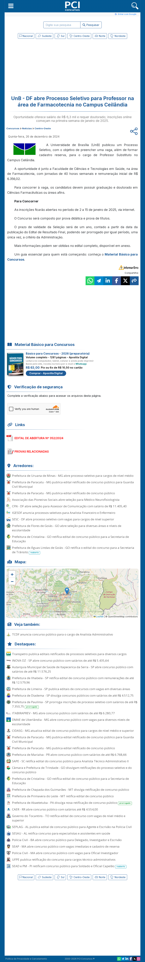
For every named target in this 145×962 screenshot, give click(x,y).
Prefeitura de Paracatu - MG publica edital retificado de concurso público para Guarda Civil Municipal (73, 484)
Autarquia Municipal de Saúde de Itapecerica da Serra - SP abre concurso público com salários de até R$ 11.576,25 (72, 669)
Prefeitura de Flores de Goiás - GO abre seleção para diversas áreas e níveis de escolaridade (66, 528)
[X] (135, 959)
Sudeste (46, 35)
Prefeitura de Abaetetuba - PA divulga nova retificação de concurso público (71, 803)
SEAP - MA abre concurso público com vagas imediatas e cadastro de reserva (66, 846)
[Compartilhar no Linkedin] (107, 280)
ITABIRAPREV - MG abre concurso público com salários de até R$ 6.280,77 (63, 713)
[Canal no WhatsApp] (119, 959)
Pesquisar (92, 25)
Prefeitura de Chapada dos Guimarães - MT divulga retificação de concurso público (70, 790)
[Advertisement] (43, 66)
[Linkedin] (127, 959)
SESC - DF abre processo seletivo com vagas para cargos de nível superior (63, 519)
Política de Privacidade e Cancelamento (26, 958)
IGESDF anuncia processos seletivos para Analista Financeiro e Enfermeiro (63, 513)
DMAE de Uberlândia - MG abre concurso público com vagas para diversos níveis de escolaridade (71, 722)
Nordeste (120, 35)
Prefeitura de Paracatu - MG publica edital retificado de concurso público (63, 493)
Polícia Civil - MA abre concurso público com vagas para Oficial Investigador (65, 853)
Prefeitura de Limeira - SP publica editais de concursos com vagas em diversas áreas (71, 689)
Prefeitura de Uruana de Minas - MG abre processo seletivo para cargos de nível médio (73, 476)
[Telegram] (123, 959)
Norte (101, 35)
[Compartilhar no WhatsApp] (90, 280)
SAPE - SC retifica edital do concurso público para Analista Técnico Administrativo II (70, 761)
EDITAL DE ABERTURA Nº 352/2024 (38, 438)
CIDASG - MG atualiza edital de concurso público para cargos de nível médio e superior (73, 731)
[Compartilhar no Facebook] (116, 280)
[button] (11, 6)
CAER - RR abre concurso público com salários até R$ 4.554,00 (55, 809)
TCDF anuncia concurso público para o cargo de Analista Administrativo (62, 634)
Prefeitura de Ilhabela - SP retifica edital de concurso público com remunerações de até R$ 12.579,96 (73, 680)
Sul (62, 35)
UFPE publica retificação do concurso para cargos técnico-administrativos (63, 859)
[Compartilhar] (134, 280)
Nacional (27, 35)
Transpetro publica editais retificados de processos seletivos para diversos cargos (69, 654)
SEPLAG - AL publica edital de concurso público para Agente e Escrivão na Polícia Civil (72, 827)
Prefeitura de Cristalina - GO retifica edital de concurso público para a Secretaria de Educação (70, 539)
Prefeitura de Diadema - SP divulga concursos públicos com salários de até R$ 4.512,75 (73, 695)
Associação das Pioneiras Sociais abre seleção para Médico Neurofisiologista (66, 500)
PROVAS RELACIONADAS (31, 451)
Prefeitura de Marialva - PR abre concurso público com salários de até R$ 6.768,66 (69, 755)
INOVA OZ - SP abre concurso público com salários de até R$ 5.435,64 (60, 660)
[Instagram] (138, 959)
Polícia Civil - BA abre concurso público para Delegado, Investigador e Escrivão (67, 840)
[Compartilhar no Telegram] (98, 280)
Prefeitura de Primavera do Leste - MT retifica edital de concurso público (63, 796)
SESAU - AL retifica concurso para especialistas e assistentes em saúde (61, 833)
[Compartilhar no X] (125, 280)
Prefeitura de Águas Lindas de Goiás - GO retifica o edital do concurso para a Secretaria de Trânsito (73, 550)
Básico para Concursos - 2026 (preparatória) (58, 353)
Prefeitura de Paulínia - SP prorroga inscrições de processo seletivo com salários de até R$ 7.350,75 (74, 704)
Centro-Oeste (81, 35)
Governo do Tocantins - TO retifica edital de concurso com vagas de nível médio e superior (68, 818)
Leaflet (100, 616)
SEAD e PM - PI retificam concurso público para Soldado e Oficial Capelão (68, 866)
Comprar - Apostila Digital (46, 373)
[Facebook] (131, 959)
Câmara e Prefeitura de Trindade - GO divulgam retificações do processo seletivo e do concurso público (72, 770)
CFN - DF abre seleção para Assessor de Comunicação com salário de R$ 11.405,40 (69, 506)
